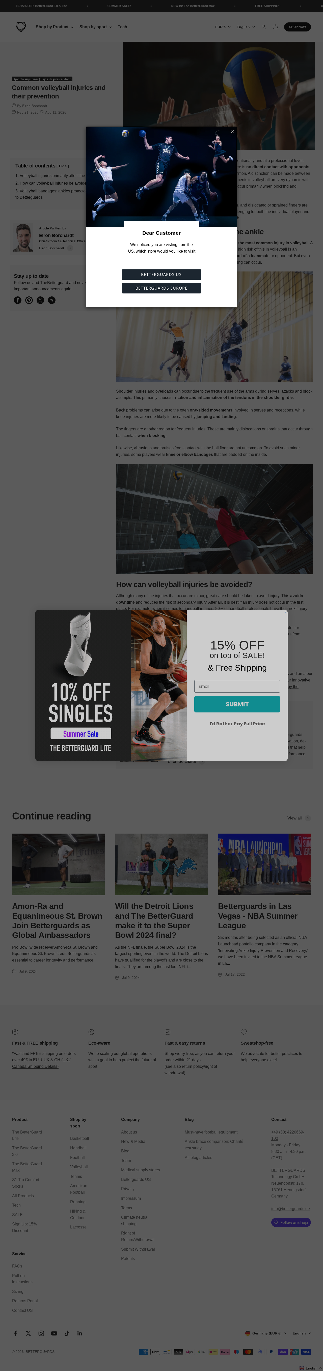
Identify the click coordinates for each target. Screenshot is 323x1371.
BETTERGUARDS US (161, 275)
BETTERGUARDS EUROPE (161, 288)
